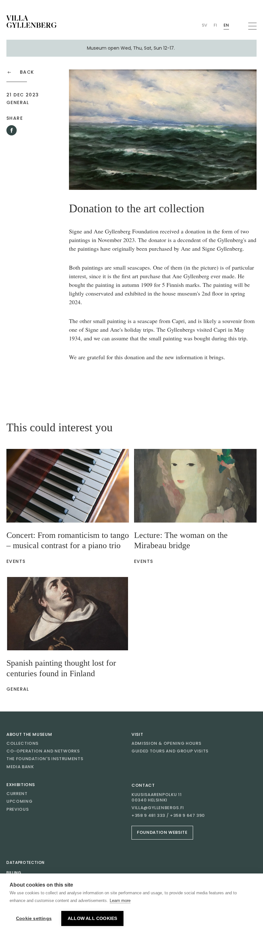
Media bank (20, 767)
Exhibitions (20, 785)
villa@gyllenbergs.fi (158, 807)
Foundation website (162, 832)
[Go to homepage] (31, 21)
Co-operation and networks (43, 751)
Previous (17, 809)
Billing (13, 872)
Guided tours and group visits (170, 751)
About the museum (29, 734)
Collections (22, 743)
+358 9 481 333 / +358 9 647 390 (168, 815)
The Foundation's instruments (44, 759)
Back (27, 72)
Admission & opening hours (166, 743)
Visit (137, 734)
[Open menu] (252, 26)
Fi (215, 25)
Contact (143, 785)
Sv (204, 25)
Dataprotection (25, 862)
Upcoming (19, 801)
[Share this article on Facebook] (11, 130)
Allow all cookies (92, 918)
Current (17, 794)
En (226, 25)
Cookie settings (34, 918)
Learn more (120, 900)
